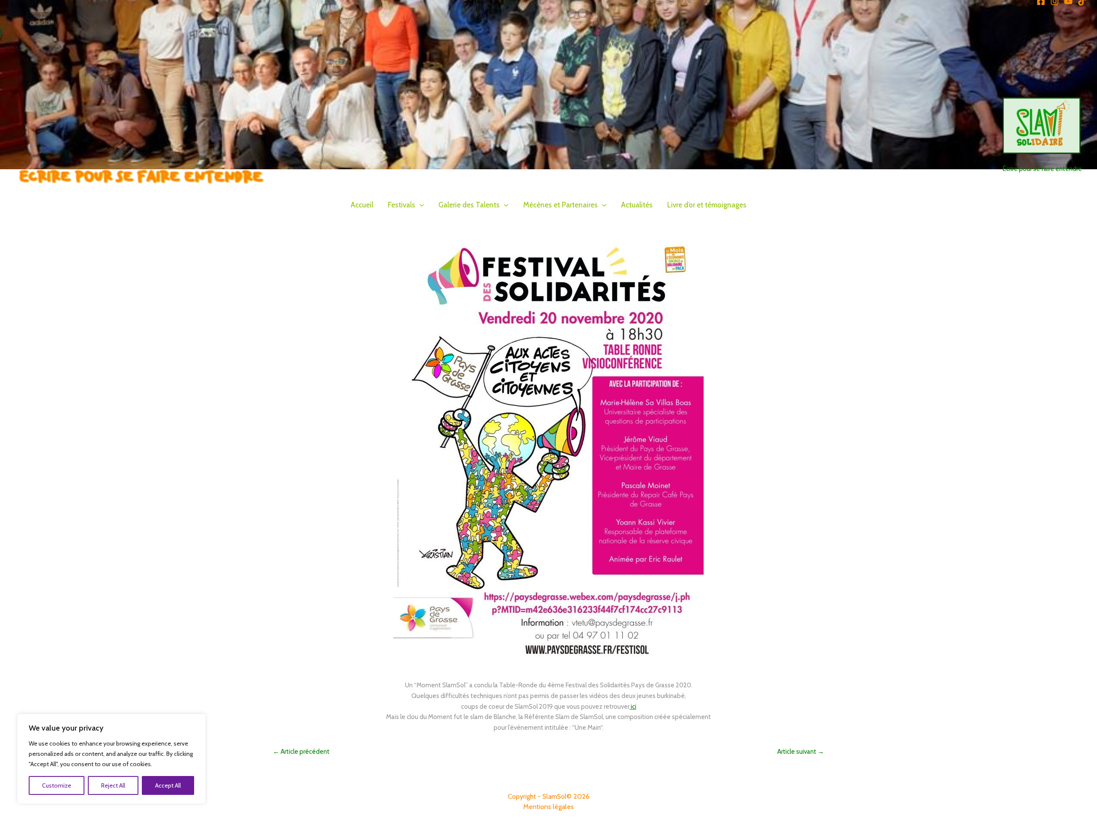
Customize (56, 785)
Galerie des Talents (469, 205)
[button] (419, 204)
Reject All (113, 785)
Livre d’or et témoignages (706, 205)
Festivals (401, 205)
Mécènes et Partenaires (560, 205)
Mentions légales (548, 807)
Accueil (362, 205)
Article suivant (800, 752)
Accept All (168, 785)
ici (632, 706)
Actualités (637, 205)
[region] (111, 759)
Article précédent (301, 752)
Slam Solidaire (1029, 159)
